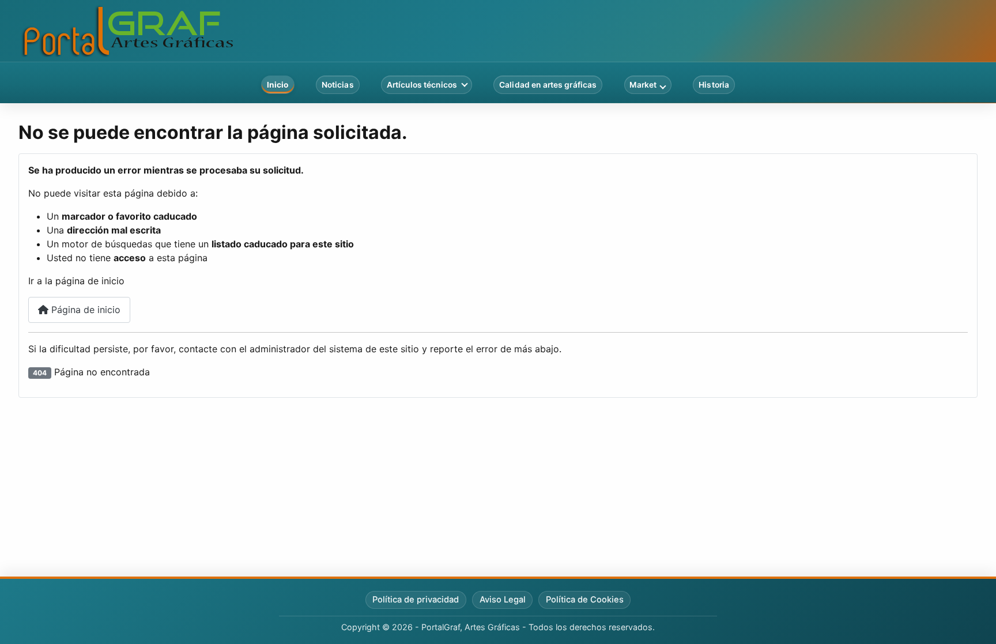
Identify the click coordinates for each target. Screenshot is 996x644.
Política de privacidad (415, 599)
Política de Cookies (585, 599)
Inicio (278, 84)
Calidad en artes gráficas (548, 84)
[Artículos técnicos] (464, 84)
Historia (714, 84)
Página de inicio (84, 309)
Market (643, 84)
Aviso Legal (503, 599)
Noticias (338, 84)
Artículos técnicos (422, 84)
